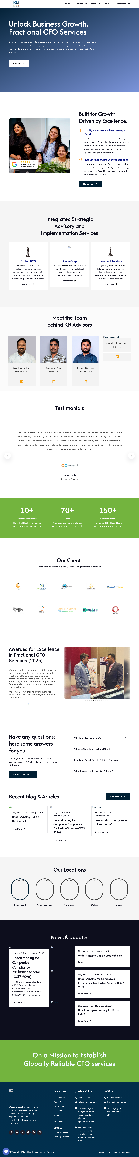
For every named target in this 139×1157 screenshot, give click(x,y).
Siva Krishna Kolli (22, 368)
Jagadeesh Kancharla (117, 343)
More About (88, 183)
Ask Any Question (21, 774)
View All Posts (116, 796)
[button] (66, 672)
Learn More (26, 283)
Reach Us (17, 63)
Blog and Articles (19, 812)
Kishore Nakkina (85, 368)
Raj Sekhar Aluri (54, 368)
